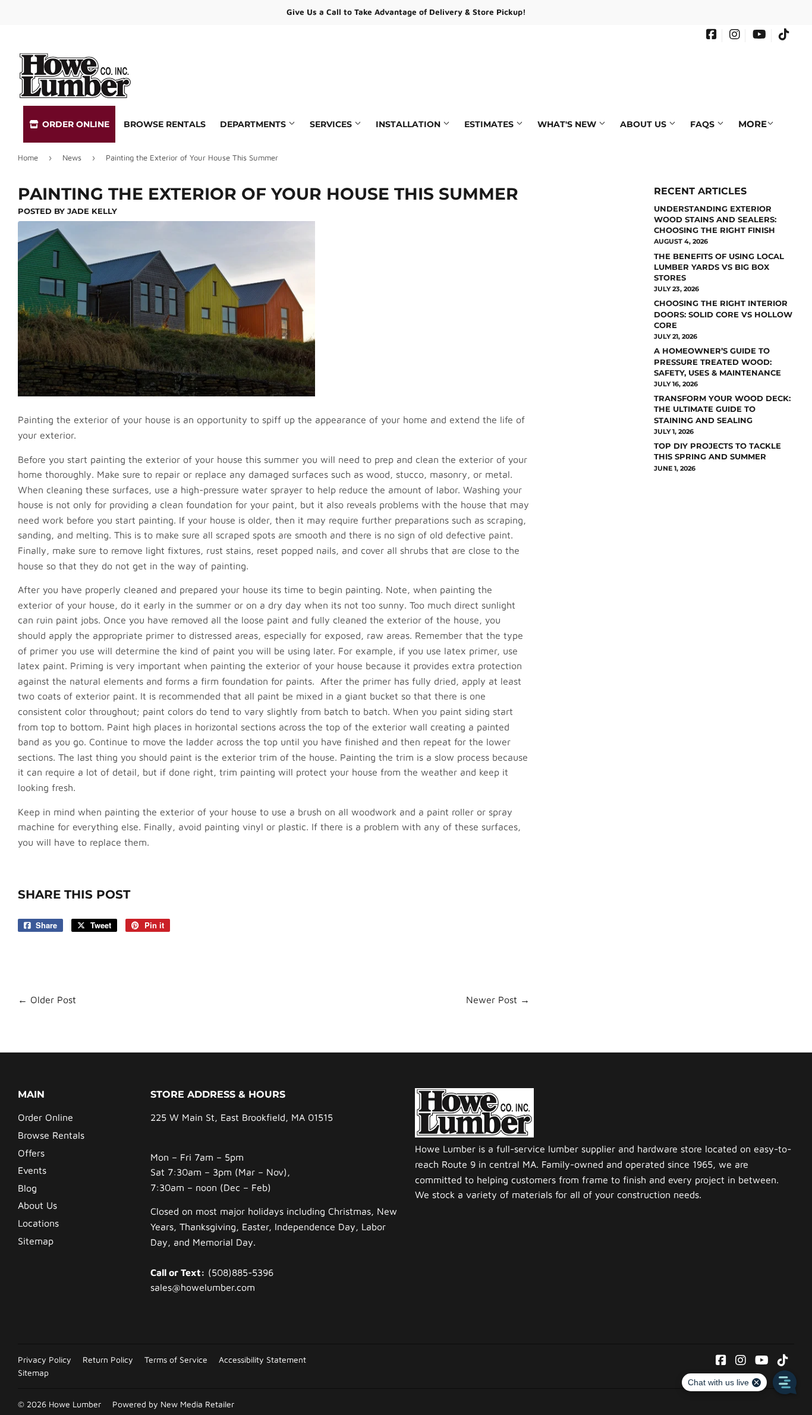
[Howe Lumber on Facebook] (711, 35)
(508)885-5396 (240, 1272)
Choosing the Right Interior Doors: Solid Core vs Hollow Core (723, 313)
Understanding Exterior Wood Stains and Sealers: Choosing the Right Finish (715, 219)
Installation (409, 124)
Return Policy (108, 1359)
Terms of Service (175, 1359)
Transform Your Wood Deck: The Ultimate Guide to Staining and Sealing (722, 408)
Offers (31, 1153)
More (752, 124)
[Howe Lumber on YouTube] (759, 35)
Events (32, 1170)
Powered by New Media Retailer (173, 1404)
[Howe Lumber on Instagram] (734, 35)
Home (28, 157)
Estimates (490, 124)
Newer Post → (498, 999)
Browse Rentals (165, 124)
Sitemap (35, 1241)
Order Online (74, 124)
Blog (27, 1188)
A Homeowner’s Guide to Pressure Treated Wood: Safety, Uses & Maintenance (717, 361)
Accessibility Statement (262, 1359)
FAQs (703, 124)
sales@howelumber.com (202, 1287)
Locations (38, 1223)
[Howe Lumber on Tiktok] (784, 35)
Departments (254, 124)
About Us (644, 124)
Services (332, 124)
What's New (568, 124)
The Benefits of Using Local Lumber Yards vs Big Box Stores (719, 266)
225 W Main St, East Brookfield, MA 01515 (241, 1117)
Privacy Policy (44, 1359)
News (71, 157)
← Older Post (47, 999)
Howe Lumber (75, 1404)
